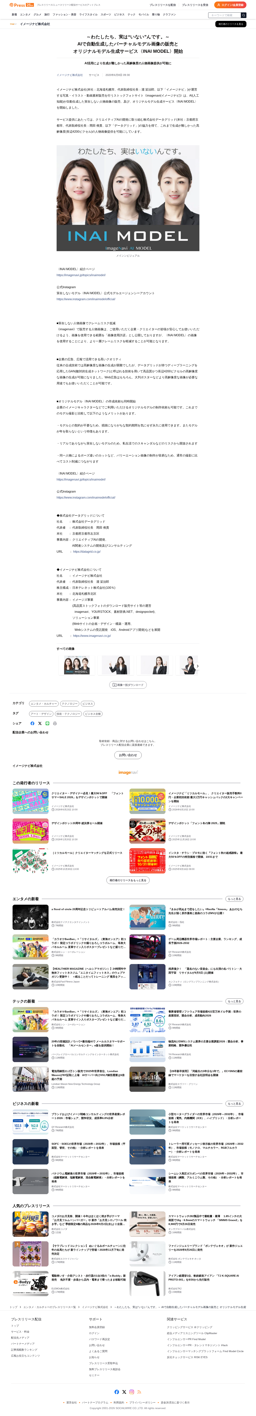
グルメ (37, 14)
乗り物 (156, 14)
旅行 (47, 14)
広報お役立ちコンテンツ (25, 1355)
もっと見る (234, 898)
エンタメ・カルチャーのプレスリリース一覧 (49, 1307)
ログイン (94, 1333)
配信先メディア (20, 1337)
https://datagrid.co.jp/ (86, 551)
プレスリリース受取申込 (103, 1363)
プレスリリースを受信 (195, 4)
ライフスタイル (88, 14)
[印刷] (55, 723)
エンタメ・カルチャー (44, 703)
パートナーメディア (23, 1343)
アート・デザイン (41, 713)
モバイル (143, 14)
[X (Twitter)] (40, 723)
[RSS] (139, 1392)
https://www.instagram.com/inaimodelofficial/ (86, 299)
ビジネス (119, 14)
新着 (14, 14)
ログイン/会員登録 (232, 4)
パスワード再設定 (99, 1339)
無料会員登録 (97, 1327)
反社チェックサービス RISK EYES (187, 1357)
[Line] (47, 723)
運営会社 (71, 1402)
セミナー (94, 1375)
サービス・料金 (20, 1331)
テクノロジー (70, 703)
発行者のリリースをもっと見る (128, 880)
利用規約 (119, 1402)
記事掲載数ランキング (24, 1349)
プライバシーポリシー (142, 1402)
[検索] (243, 15)
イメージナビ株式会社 (70, 74)
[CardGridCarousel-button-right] (198, 666)
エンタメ (25, 14)
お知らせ (94, 1357)
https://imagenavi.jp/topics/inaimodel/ (81, 275)
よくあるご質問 (98, 1351)
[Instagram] (131, 1392)
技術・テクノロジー (68, 713)
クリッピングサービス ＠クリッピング (189, 1327)
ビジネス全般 (93, 713)
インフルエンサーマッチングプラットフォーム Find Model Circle (205, 1351)
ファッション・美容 (64, 14)
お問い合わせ (128, 755)
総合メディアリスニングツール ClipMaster (192, 1333)
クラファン (169, 14)
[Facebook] (32, 723)
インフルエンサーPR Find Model (186, 1339)
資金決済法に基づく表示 (175, 1402)
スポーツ (106, 14)
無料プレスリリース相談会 (105, 1369)
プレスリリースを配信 (163, 4)
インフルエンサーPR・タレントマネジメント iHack (197, 1345)
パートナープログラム (95, 1402)
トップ (13, 1307)
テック (131, 14)
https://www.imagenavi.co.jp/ (92, 635)
